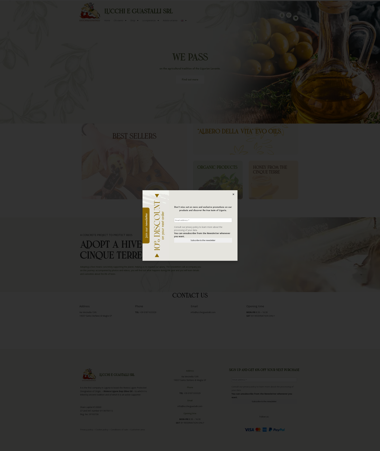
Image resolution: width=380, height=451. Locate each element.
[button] (233, 194)
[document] (190, 225)
